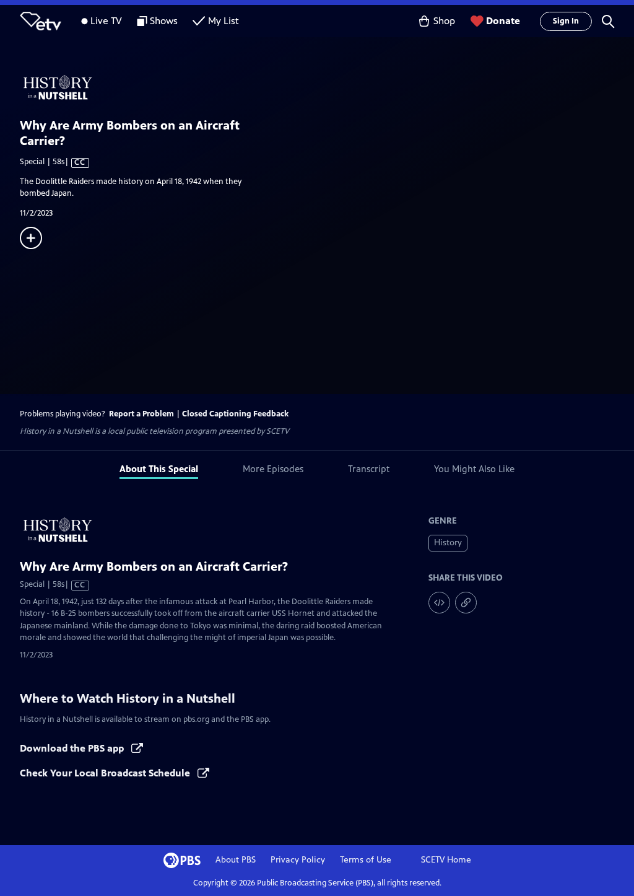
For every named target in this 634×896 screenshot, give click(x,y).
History (448, 542)
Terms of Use (365, 859)
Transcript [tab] (368, 469)
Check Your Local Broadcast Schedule (106, 773)
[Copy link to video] (466, 602)
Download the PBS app (73, 748)
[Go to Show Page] (327, 87)
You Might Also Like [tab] (474, 469)
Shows (164, 21)
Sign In (566, 21)
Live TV (106, 21)
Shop (444, 21)
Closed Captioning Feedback (235, 414)
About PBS (235, 859)
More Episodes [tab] (273, 469)
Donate (503, 21)
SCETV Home (446, 859)
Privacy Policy (298, 859)
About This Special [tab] (158, 469)
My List (223, 21)
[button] (608, 21)
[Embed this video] (439, 602)
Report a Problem (141, 414)
